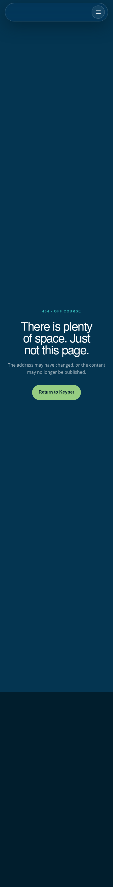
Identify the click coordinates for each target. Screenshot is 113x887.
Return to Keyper (56, 392)
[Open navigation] (98, 12)
